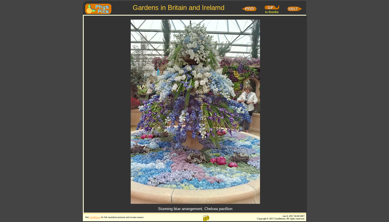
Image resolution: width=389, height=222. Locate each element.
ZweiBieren (95, 217)
